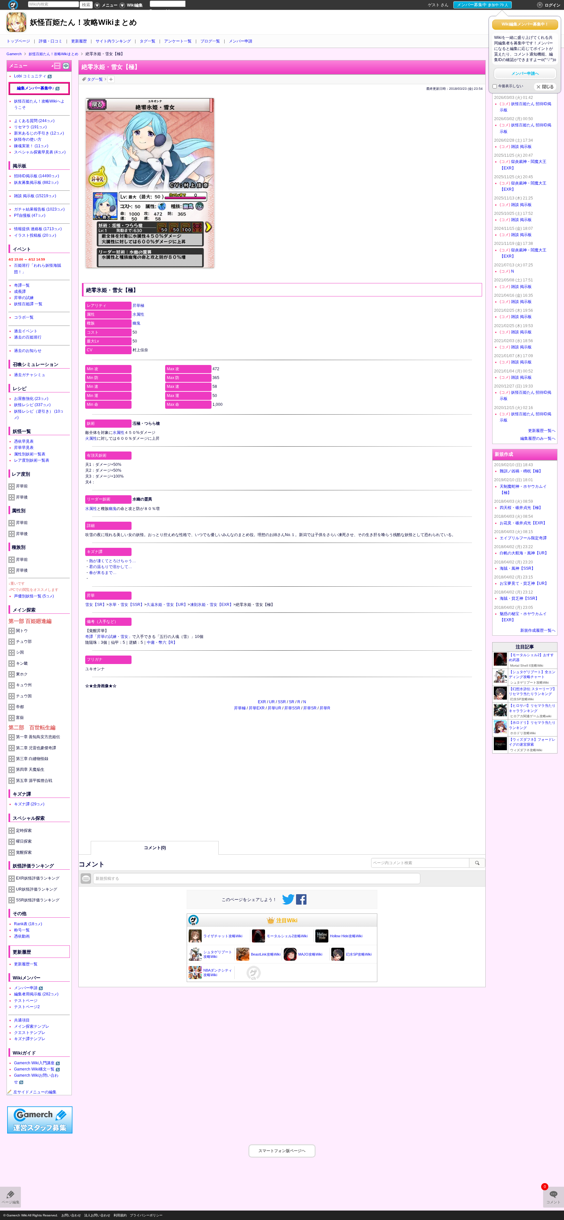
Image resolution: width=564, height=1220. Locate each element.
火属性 (91, 438)
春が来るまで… (103, 572)
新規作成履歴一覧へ (538, 630)
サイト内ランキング (113, 41)
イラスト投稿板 (35, 235)
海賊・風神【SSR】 (517, 568)
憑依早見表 (24, 441)
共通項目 (22, 1020)
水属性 (138, 314)
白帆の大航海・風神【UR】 (524, 553)
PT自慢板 (29, 215)
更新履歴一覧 (26, 964)
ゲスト (434, 5)
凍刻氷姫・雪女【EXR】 (211, 604)
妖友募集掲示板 (36, 182)
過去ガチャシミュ (29, 374)
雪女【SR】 (95, 604)
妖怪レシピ (32, 405)
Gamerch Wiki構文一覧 (34, 1069)
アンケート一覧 (178, 41)
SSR (282, 702)
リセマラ (30, 127)
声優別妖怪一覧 (34, 596)
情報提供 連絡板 (38, 229)
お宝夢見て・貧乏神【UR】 (524, 583)
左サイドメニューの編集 (34, 1092)
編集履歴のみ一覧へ (538, 438)
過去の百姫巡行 (27, 337)
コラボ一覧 (24, 317)
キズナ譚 (29, 804)
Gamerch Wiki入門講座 (34, 1063)
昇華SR (310, 708)
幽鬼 (136, 323)
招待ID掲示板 (36, 176)
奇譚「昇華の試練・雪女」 (108, 636)
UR (272, 702)
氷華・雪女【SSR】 (126, 604)
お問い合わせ (71, 1215)
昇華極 (138, 305)
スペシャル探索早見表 (40, 152)
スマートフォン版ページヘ (282, 1151)
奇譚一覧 (22, 285)
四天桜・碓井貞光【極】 (521, 507)
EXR (262, 702)
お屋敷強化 (31, 398)
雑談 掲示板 (35, 196)
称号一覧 (22, 930)
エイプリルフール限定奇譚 (523, 538)
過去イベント (26, 331)
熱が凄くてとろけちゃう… (112, 561)
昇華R (325, 708)
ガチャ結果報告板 (39, 209)
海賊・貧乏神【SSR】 (519, 598)
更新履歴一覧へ (542, 430)
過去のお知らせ (27, 350)
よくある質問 (34, 121)
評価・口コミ (50, 41)
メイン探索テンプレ (31, 1026)
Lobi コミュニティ (30, 76)
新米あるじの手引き (39, 133)
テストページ (26, 1000)
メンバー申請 (240, 41)
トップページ (18, 41)
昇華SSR (292, 708)
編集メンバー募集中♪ (35, 88)
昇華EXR (257, 708)
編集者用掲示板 (36, 994)
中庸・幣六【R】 (162, 642)
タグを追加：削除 (111, 79)
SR (291, 702)
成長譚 (20, 291)
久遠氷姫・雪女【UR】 (167, 604)
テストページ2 (27, 1007)
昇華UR (274, 708)
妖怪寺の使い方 (27, 139)
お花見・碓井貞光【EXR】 (523, 523)
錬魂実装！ (31, 146)
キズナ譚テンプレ (29, 1039)
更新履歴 (79, 41)
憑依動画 (22, 936)
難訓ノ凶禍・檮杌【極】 (521, 471)
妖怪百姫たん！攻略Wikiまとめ (83, 22)
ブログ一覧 (210, 41)
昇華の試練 (24, 297)
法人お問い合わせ (97, 1215)
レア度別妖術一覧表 (31, 460)
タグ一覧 (147, 41)
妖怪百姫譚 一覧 (28, 304)
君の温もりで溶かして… (110, 566)
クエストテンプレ (29, 1032)
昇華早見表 (24, 447)
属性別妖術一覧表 (29, 454)
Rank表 (28, 924)
